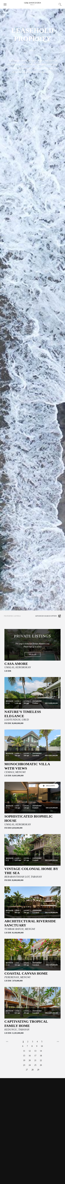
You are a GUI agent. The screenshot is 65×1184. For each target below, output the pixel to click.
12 (30, 1051)
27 (27, 1070)
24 (30, 1065)
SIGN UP (32, 654)
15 (24, 1056)
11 (24, 1051)
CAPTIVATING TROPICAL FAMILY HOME (26, 1023)
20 (30, 1060)
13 (35, 1051)
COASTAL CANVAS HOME (26, 973)
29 (38, 1070)
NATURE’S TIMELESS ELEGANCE (22, 714)
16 (30, 1056)
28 (32, 1070)
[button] (5, 4)
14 (41, 1051)
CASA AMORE (16, 664)
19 (24, 1060)
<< (7, 1042)
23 (24, 1065)
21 (35, 1060)
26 (41, 1065)
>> (58, 1042)
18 (41, 1056)
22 (41, 1060)
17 (35, 1056)
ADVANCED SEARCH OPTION (46, 616)
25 (35, 1065)
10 (42, 1046)
